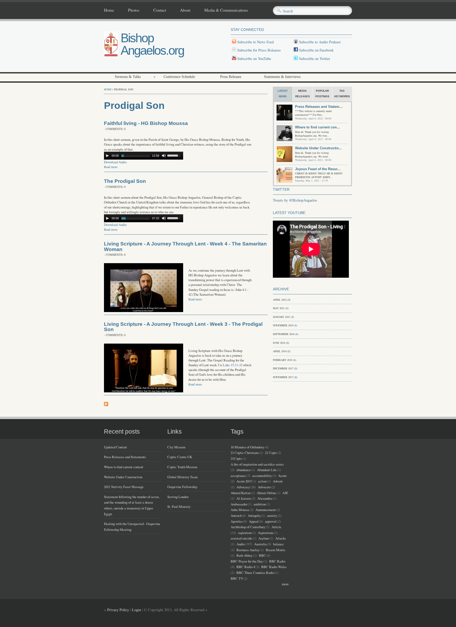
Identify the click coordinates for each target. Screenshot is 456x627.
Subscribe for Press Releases (258, 50)
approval (271, 521)
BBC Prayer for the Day (247, 561)
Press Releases (230, 77)
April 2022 (280, 299)
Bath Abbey (244, 555)
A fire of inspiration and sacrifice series (257, 464)
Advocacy (243, 487)
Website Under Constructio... (318, 148)
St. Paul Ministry (179, 506)
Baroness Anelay (247, 549)
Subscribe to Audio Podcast (319, 41)
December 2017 (283, 368)
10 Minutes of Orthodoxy (247, 447)
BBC (262, 555)
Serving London (177, 496)
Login (136, 609)
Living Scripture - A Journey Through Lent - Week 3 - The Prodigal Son (183, 326)
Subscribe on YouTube (254, 58)
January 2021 (281, 317)
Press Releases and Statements (125, 456)
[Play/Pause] (107, 156)
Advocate (264, 487)
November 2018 (283, 325)
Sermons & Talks (128, 77)
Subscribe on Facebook (316, 50)
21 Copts (271, 452)
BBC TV (237, 578)
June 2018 (279, 343)
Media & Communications (226, 10)
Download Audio (115, 162)
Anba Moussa (240, 509)
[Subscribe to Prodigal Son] (106, 404)
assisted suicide (241, 538)
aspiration (244, 532)
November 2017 (283, 377)
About (185, 10)
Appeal (254, 521)
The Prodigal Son (125, 181)
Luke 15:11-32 (232, 365)
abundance (243, 469)
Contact (159, 10)
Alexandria (264, 498)
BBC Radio (277, 561)
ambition (260, 504)
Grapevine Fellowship (182, 486)
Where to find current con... (317, 127)
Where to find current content (123, 467)
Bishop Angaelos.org (152, 44)
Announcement (265, 509)
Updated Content (115, 447)
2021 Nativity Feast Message (124, 486)
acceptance (238, 475)
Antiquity (254, 515)
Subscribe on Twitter (314, 58)
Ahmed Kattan (240, 492)
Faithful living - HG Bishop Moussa (146, 123)
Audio (240, 544)
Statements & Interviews (282, 77)
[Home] (111, 55)
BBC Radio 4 (245, 566)
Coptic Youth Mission (182, 467)
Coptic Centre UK (179, 456)
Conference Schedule (179, 77)
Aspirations (265, 532)
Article (276, 526)
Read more (110, 167)
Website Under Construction (123, 477)
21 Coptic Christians (245, 452)
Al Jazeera (243, 498)
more (285, 584)
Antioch (236, 515)
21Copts (236, 458)
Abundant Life (267, 469)
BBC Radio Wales (274, 566)
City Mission (176, 447)
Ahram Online (266, 492)
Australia (260, 544)
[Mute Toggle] (164, 156)
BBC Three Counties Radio (255, 572)
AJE (285, 492)
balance (278, 544)
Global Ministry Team (182, 477)
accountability (262, 475)
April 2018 (280, 351)
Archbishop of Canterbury (248, 526)
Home (109, 10)
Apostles (237, 521)
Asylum (263, 538)
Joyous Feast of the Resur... (317, 169)
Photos (133, 10)
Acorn (282, 475)
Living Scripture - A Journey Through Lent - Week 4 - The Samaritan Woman (185, 246)
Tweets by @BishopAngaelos (295, 200)
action (262, 481)
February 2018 (282, 360)
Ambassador (239, 504)
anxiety (272, 515)
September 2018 (283, 334)
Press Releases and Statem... (319, 107)
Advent (278, 481)
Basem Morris (275, 549)
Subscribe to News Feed (255, 41)
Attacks (280, 538)
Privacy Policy (118, 609)
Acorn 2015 (244, 481)
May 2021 (279, 308)
